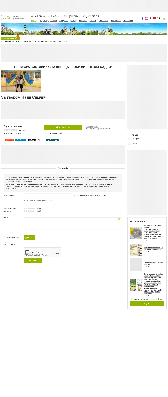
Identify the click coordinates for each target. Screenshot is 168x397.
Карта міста (103, 21)
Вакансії (93, 21)
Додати (147, 304)
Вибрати (30, 237)
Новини (56, 16)
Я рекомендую (64, 127)
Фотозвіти (83, 21)
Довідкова (63, 21)
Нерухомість (116, 21)
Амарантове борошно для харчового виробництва (153, 248)
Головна (39, 16)
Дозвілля (92, 16)
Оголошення (128, 21)
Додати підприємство (48, 21)
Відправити (33, 260)
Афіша (33, 21)
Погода (73, 21)
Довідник (74, 16)
